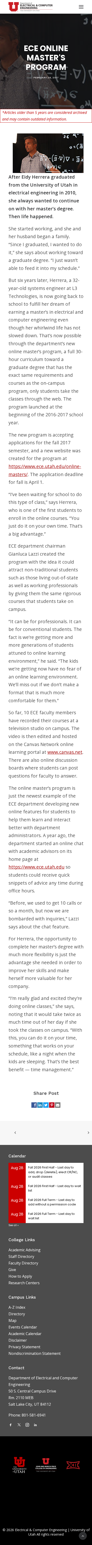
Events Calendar (22, 1327)
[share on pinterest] (51, 1105)
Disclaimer (17, 1340)
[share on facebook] (34, 1105)
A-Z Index (16, 1307)
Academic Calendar (25, 1333)
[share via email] (57, 1105)
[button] (10, 1425)
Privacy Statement (24, 1346)
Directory (16, 1313)
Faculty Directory (23, 1263)
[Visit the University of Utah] (20, 1465)
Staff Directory (21, 1256)
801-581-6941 (34, 1415)
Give (12, 1269)
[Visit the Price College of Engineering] (46, 1465)
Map (12, 1320)
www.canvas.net (64, 752)
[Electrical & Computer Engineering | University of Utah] (30, 7)
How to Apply (20, 1276)
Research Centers (24, 1282)
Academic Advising (24, 1249)
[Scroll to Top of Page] (83, 1535)
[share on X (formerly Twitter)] (46, 1105)
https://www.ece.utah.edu (36, 867)
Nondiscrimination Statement (34, 1353)
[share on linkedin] (40, 1105)
